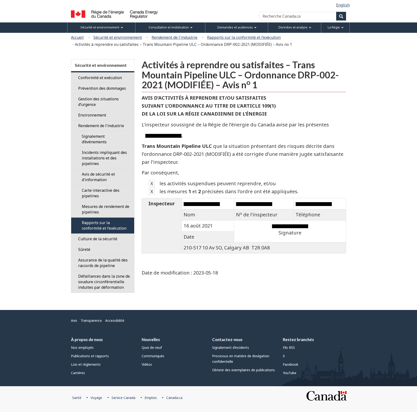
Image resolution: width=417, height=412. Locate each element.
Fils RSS (289, 347)
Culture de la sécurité (97, 238)
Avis (74, 320)
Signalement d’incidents (230, 347)
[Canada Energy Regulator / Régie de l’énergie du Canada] (114, 14)
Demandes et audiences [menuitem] (235, 27)
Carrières (78, 373)
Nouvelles (151, 339)
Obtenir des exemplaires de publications (243, 370)
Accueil (77, 37)
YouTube (289, 373)
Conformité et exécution (100, 77)
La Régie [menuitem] (334, 27)
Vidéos (147, 364)
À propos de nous (87, 339)
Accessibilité (114, 320)
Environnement (92, 115)
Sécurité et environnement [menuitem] (99, 27)
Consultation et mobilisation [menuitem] (169, 27)
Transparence (91, 320)
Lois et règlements (86, 364)
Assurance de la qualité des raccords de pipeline (103, 262)
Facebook (290, 364)
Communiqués (153, 356)
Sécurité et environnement (117, 37)
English (343, 5)
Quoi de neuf (152, 347)
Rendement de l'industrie (174, 37)
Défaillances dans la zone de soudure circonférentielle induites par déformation (104, 282)
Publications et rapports (90, 356)
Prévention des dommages (102, 88)
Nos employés (82, 347)
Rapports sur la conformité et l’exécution (244, 37)
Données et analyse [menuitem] (292, 27)
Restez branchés (298, 339)
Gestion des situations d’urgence (98, 101)
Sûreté (84, 249)
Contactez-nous (227, 339)
